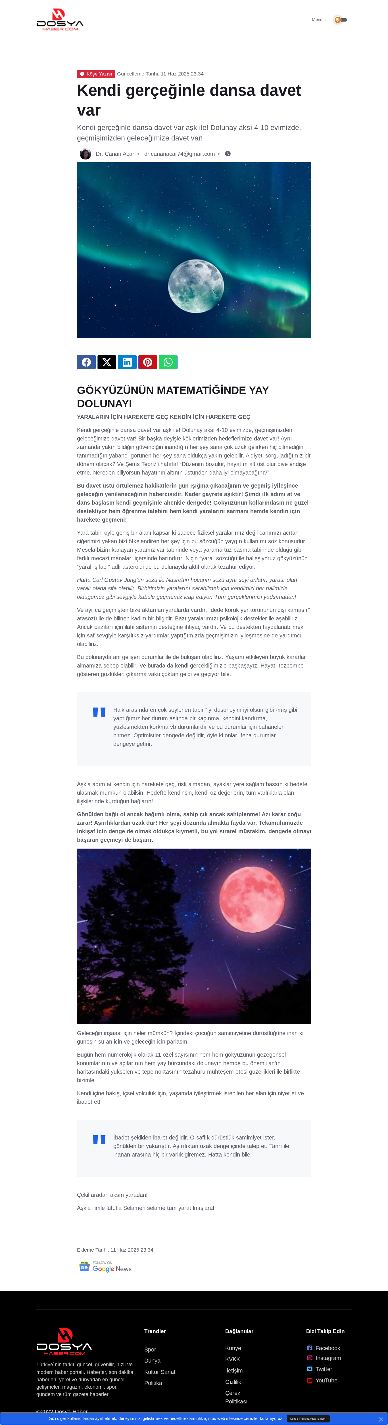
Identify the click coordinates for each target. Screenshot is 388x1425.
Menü (317, 19)
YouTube (326, 1380)
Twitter (324, 1369)
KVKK (232, 1359)
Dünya (152, 1360)
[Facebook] (86, 362)
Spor (150, 1349)
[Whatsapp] (168, 362)
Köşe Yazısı (99, 74)
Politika (153, 1383)
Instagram (328, 1358)
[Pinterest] (147, 362)
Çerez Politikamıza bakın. (308, 1418)
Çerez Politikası (236, 1397)
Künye (233, 1348)
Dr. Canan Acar (115, 154)
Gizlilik (233, 1382)
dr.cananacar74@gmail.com (179, 154)
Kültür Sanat (160, 1372)
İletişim (234, 1370)
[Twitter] (106, 362)
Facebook (328, 1348)
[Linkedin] (127, 362)
